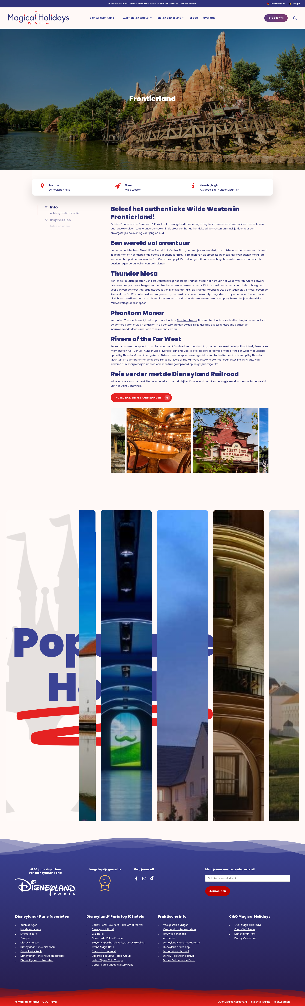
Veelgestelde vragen (176, 925)
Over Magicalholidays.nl (232, 1002)
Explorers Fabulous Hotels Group (111, 956)
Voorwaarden (281, 1002)
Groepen (25, 938)
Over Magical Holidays (247, 925)
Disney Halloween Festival (178, 956)
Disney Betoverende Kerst (179, 960)
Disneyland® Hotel (103, 929)
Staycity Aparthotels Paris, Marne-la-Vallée (118, 942)
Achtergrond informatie (64, 213)
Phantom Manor (187, 320)
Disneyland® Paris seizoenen (37, 947)
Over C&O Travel (244, 929)
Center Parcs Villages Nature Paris (112, 964)
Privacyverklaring (260, 1002)
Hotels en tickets (30, 929)
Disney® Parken (29, 942)
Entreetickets (28, 934)
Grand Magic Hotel (103, 947)
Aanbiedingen (28, 925)
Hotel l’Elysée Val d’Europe (107, 960)
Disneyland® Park (131, 386)
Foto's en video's (60, 226)
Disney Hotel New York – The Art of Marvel (117, 925)
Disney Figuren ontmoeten (36, 960)
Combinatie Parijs (31, 951)
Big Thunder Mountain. (205, 289)
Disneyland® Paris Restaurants (181, 942)
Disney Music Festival (176, 951)
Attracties (169, 938)
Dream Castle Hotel (104, 951)
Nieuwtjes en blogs (174, 934)
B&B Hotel (98, 934)
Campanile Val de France (107, 938)
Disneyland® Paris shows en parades (42, 956)
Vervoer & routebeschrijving (180, 929)
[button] (47, 210)
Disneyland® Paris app (176, 947)
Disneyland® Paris (245, 934)
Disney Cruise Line (245, 938)
